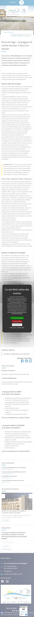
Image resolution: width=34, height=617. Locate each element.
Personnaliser (17, 325)
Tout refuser (17, 321)
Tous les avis (23, 611)
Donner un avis (23, 612)
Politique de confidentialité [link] (17, 327)
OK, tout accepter (17, 318)
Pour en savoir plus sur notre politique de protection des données (17, 312)
